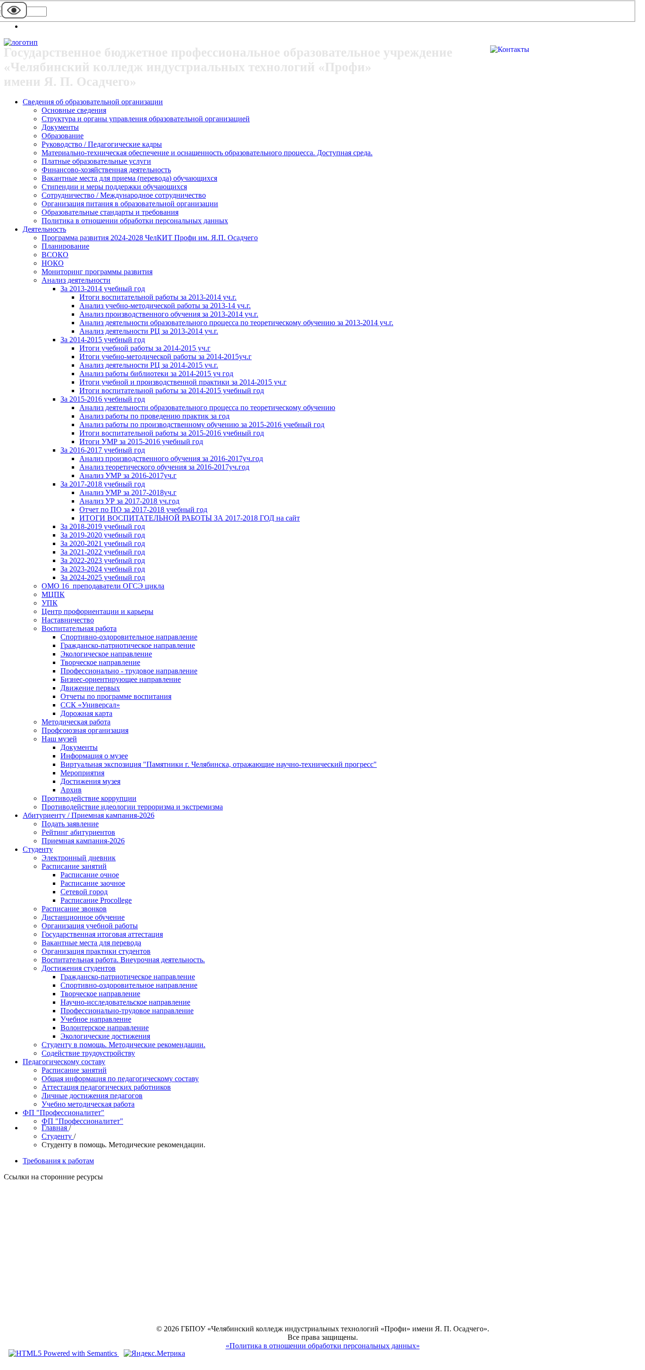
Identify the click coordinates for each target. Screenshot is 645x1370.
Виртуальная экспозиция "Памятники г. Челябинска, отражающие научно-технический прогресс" (218, 764)
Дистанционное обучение (83, 917)
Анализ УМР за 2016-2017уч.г (128, 475)
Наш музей (59, 739)
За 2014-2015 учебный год (102, 340)
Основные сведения (74, 110)
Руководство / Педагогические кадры (102, 144)
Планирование (65, 246)
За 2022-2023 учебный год (102, 560)
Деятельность (44, 229)
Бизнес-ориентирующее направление (120, 679)
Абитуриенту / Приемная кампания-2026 (88, 815)
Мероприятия (82, 773)
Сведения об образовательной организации (93, 102)
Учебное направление (95, 1019)
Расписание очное (89, 875)
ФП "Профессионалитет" (63, 1113)
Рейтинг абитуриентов (78, 832)
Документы (60, 127)
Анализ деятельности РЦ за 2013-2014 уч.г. (148, 331)
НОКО (53, 263)
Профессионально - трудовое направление (128, 671)
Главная (55, 1128)
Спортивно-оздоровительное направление (128, 637)
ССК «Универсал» (90, 705)
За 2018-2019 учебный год (102, 526)
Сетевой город (84, 892)
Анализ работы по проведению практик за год (154, 416)
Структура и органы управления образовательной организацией (146, 119)
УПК (50, 603)
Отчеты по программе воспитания (115, 696)
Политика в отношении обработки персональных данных (135, 221)
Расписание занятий (74, 866)
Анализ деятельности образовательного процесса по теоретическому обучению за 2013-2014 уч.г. (236, 323)
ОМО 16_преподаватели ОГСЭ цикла (103, 586)
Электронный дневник (79, 858)
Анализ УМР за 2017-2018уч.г (128, 492)
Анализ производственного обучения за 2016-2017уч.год (171, 458)
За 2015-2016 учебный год (102, 399)
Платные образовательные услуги (96, 161)
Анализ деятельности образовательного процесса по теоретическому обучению (207, 407)
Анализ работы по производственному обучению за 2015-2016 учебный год (201, 424)
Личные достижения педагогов (92, 1096)
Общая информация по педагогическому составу (120, 1079)
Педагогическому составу (64, 1062)
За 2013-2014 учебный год (102, 289)
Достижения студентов (79, 968)
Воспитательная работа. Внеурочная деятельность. (123, 960)
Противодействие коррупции (89, 798)
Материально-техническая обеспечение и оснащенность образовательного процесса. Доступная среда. (207, 153)
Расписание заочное (92, 883)
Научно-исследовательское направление (125, 1002)
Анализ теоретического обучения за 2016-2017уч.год (164, 467)
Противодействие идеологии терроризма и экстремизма (132, 807)
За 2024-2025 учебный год (102, 577)
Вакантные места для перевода (91, 943)
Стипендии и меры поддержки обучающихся (114, 187)
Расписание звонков (74, 909)
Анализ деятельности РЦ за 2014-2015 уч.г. (148, 365)
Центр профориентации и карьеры (97, 611)
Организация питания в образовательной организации (130, 204)
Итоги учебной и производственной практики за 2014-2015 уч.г (183, 382)
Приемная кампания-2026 (83, 841)
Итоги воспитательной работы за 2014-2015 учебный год (171, 391)
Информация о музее (94, 756)
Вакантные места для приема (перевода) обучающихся (129, 178)
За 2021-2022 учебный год (102, 552)
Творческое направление (100, 662)
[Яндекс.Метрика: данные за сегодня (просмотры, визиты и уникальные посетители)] (154, 1353)
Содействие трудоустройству (88, 1053)
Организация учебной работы (90, 926)
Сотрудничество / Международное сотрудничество (124, 195)
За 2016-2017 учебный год (102, 450)
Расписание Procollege (96, 900)
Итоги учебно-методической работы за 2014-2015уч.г (165, 357)
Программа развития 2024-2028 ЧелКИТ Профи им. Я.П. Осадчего (150, 238)
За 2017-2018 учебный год (102, 484)
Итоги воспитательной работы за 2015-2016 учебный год (171, 433)
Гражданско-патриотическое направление (127, 645)
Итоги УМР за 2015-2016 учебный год (141, 441)
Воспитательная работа (79, 628)
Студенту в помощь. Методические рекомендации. (123, 1045)
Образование (63, 136)
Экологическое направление (106, 654)
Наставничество (68, 620)
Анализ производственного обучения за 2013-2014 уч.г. (168, 314)
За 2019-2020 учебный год (102, 535)
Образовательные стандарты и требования (110, 212)
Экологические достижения (105, 1036)
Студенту (38, 849)
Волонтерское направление (104, 1028)
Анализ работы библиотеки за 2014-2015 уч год (156, 374)
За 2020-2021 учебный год (102, 543)
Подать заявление (70, 824)
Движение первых (90, 688)
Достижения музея (90, 781)
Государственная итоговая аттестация (102, 934)
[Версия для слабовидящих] (14, 18)
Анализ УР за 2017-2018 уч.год (129, 501)
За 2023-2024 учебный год (102, 569)
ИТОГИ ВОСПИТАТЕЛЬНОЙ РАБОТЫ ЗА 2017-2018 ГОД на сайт (189, 518)
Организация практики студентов (96, 951)
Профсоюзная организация (85, 730)
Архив (71, 790)
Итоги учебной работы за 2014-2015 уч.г (145, 348)
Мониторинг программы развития (97, 272)
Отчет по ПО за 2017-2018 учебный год (143, 509)
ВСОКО (55, 255)
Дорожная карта (86, 713)
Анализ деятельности (76, 280)
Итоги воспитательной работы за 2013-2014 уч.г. (158, 297)
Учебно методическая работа (88, 1104)
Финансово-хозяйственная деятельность (106, 170)
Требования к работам (58, 1161)
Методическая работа (76, 722)
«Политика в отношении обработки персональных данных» (323, 1346)
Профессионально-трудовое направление (127, 1011)
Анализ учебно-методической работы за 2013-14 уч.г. (165, 306)
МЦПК (53, 594)
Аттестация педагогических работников (106, 1087)
